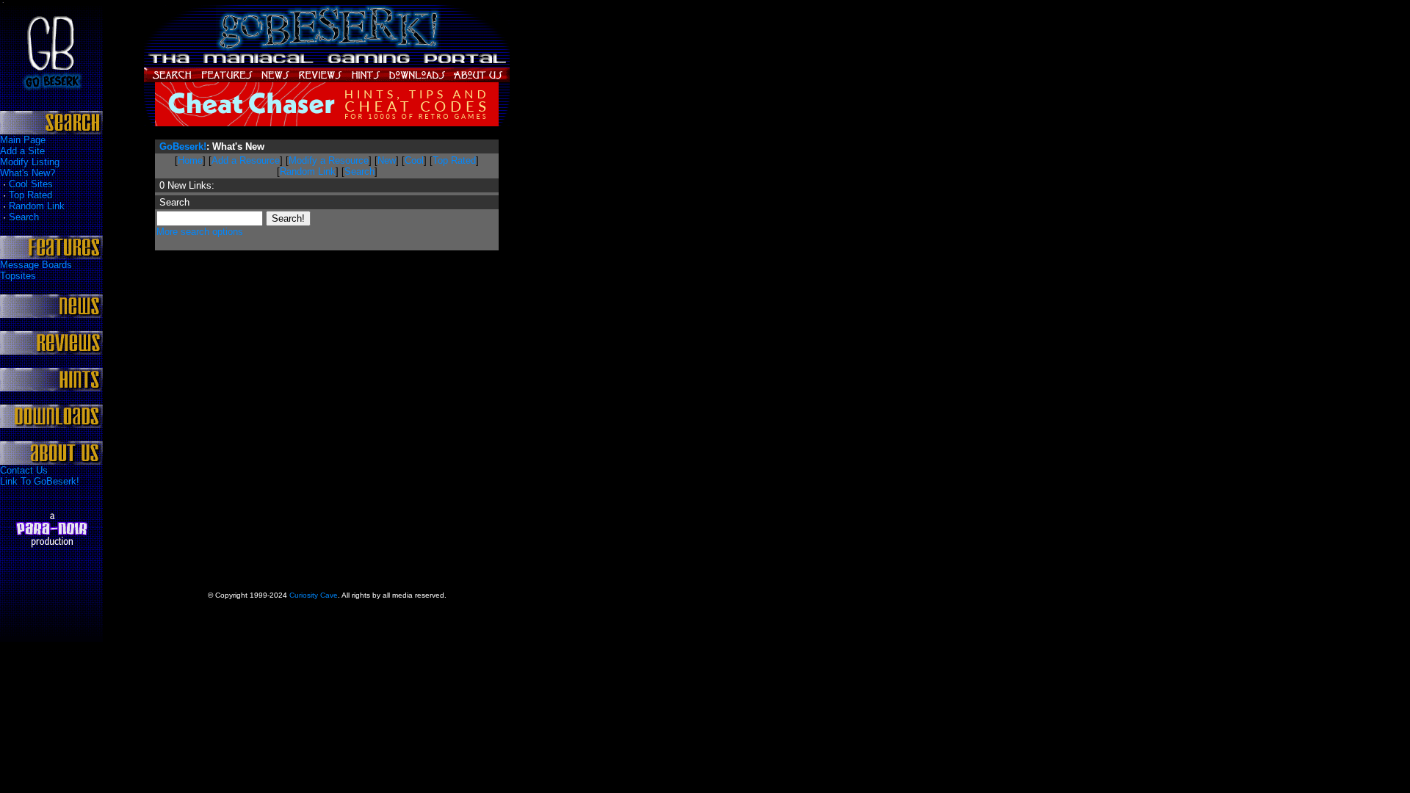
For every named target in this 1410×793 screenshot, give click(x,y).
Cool (414, 160)
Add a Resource (246, 160)
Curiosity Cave (313, 595)
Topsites (18, 275)
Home (190, 160)
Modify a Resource (329, 160)
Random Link (37, 205)
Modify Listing (29, 161)
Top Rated (30, 194)
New (386, 160)
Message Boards (36, 264)
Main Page (23, 139)
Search (24, 216)
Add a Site (22, 150)
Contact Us (24, 470)
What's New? (27, 172)
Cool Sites (31, 183)
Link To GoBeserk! (39, 481)
